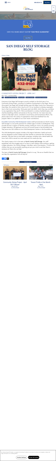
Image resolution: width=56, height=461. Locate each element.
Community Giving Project (11, 97)
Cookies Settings (21, 457)
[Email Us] (53, 11)
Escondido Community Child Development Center (16, 122)
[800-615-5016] (53, 7)
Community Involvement (41, 97)
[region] (28, 455)
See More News (28, 162)
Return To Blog (5, 55)
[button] (47, 2)
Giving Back (21, 97)
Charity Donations (30, 97)
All (2, 97)
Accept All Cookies (34, 457)
